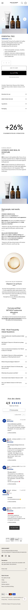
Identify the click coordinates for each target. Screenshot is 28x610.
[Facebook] (2, 555)
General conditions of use (7, 597)
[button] (3, 19)
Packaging (4, 108)
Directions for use (6, 94)
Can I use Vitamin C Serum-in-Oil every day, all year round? (12, 367)
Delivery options (5, 584)
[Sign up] (25, 569)
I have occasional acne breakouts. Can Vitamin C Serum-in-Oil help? (13, 349)
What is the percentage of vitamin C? (11, 361)
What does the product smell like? (10, 373)
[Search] (22, 3)
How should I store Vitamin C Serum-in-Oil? (12, 377)
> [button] (14, 528)
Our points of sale (6, 577)
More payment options (14, 77)
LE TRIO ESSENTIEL (12, 432)
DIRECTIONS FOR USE (7, 99)
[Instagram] (6, 555)
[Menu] (2, 3)
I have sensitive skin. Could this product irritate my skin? (13, 336)
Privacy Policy (4, 599)
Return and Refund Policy (8, 586)
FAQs (3, 580)
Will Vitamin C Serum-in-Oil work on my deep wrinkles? (13, 343)
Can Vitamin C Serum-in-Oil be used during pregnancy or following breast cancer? (12, 356)
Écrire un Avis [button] (14, 410)
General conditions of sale (19, 597)
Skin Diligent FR (8, 603)
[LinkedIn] (9, 555)
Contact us (4, 582)
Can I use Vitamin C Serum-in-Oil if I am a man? (12, 383)
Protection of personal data (14, 599)
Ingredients (4, 104)
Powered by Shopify (16, 603)
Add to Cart (14, 68)
